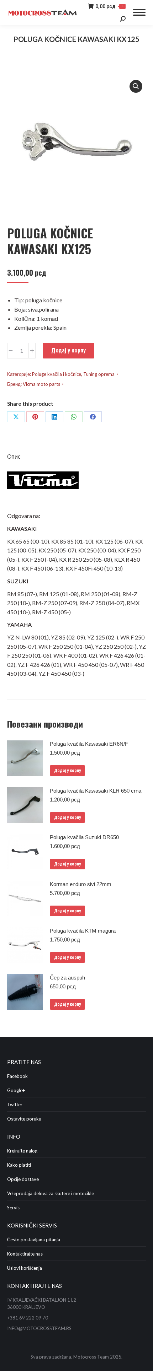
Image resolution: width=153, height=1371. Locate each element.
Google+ (16, 1090)
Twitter (14, 1104)
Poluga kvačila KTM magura (83, 931)
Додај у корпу (68, 350)
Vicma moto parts (41, 384)
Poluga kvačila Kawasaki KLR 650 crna (95, 791)
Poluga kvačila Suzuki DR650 (84, 837)
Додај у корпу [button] (67, 770)
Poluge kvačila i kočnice (56, 374)
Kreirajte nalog (22, 1151)
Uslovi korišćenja (24, 1268)
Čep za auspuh (67, 978)
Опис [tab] (14, 456)
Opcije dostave (23, 1179)
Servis (13, 1207)
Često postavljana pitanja (33, 1239)
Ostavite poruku (24, 1119)
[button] (136, 86)
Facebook (17, 1076)
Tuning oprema (99, 374)
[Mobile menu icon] (139, 12)
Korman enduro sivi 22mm (80, 884)
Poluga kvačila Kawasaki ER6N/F (89, 744)
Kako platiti (19, 1165)
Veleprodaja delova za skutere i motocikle (50, 1193)
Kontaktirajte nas (25, 1254)
